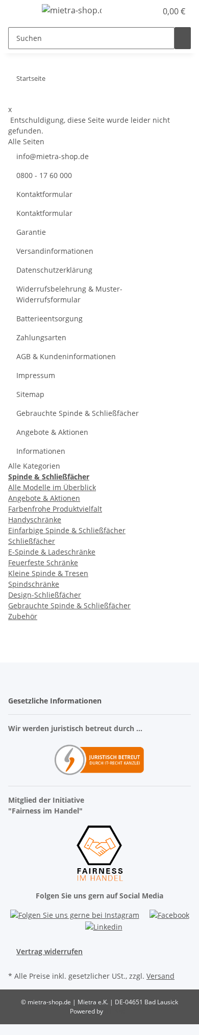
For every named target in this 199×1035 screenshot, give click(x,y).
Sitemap (30, 394)
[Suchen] (183, 38)
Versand (160, 976)
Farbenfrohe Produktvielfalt (55, 509)
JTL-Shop (117, 1011)
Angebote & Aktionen (52, 432)
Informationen (40, 451)
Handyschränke (34, 519)
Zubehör (22, 616)
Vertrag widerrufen (49, 951)
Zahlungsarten (41, 337)
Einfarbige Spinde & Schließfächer (67, 530)
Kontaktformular (44, 194)
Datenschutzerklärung (54, 270)
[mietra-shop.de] (72, 10)
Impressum (35, 375)
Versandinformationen (54, 251)
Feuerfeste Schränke (43, 562)
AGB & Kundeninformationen (66, 356)
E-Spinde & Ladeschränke (51, 552)
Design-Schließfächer (44, 595)
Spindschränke (33, 584)
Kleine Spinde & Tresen (48, 573)
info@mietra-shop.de (52, 156)
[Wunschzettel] (149, 11)
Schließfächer (31, 541)
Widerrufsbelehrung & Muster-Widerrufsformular (69, 294)
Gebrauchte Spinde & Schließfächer (77, 413)
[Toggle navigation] (21, 12)
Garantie (31, 232)
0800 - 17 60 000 (44, 175)
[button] (137, 11)
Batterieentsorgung (49, 318)
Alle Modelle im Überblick (52, 487)
